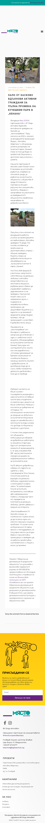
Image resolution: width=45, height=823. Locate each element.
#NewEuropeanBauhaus (13, 735)
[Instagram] (10, 723)
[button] (42, 31)
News (29, 87)
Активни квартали (19, 90)
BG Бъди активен (37, 2)
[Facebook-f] (5, 723)
